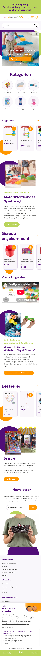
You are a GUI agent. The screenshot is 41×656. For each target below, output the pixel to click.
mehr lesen (11, 479)
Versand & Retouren (8, 572)
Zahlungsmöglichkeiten (9, 569)
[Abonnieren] (33, 507)
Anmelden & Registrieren (10, 563)
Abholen (4, 575)
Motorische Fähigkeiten (9, 587)
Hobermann (6, 601)
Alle (37, 120)
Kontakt (4, 593)
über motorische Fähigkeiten (19, 373)
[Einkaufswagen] (27, 17)
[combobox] (20, 25)
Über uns (5, 584)
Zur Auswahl (12, 224)
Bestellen (5, 566)
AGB (3, 590)
